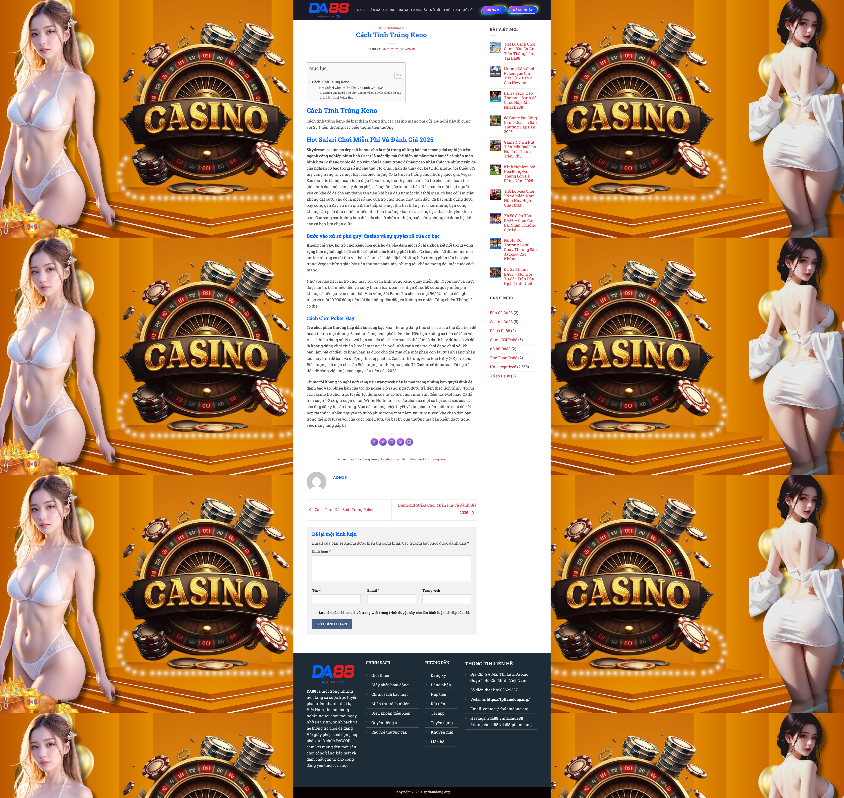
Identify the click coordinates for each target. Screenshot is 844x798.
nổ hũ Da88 (500, 348)
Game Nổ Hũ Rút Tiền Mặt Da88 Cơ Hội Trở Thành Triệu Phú (520, 149)
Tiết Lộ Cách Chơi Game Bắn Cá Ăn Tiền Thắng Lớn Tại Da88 (519, 51)
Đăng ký (438, 675)
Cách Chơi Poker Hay (339, 97)
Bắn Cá (374, 10)
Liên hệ (437, 741)
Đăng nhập (441, 684)
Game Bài (419, 10)
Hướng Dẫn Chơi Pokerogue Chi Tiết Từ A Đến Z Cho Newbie (519, 75)
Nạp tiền (438, 694)
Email (373, 590)
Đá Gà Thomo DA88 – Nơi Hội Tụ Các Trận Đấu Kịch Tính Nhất (519, 276)
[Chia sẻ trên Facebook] (374, 442)
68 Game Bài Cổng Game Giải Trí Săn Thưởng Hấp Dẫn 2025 (520, 124)
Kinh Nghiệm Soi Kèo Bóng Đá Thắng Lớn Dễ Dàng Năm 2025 (519, 174)
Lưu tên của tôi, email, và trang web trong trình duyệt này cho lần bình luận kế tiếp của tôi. (394, 612)
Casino (389, 10)
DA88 (361, 10)
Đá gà (403, 10)
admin (410, 49)
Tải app (437, 713)
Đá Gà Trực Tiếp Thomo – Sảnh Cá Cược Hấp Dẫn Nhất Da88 (520, 100)
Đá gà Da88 (500, 330)
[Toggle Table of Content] (396, 75)
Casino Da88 (501, 321)
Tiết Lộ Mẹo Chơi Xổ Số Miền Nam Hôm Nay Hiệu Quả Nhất (519, 198)
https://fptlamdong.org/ (508, 699)
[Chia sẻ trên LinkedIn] (409, 442)
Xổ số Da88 (500, 376)
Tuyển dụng (442, 722)
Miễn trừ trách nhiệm (391, 703)
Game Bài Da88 (503, 339)
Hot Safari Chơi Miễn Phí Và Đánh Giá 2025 (351, 88)
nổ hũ (435, 10)
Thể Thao (452, 10)
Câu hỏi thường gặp (389, 732)
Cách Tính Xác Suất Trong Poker (344, 509)
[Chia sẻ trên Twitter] (383, 442)
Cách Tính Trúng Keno (330, 81)
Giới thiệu (380, 675)
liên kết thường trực (431, 459)
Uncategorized (391, 27)
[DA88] (329, 10)
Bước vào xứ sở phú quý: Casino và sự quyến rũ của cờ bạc (363, 92)
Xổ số (468, 10)
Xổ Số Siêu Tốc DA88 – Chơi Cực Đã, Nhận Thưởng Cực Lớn (520, 222)
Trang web (431, 590)
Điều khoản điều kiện (391, 713)
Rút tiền (438, 703)
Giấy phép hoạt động (390, 684)
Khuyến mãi (442, 732)
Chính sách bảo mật (389, 694)
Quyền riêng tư (385, 722)
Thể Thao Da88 (503, 357)
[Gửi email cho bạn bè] (392, 442)
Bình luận (321, 551)
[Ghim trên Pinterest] (400, 442)
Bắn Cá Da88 (501, 312)
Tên (316, 590)
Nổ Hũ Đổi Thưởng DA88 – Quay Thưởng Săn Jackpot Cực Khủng (520, 249)
